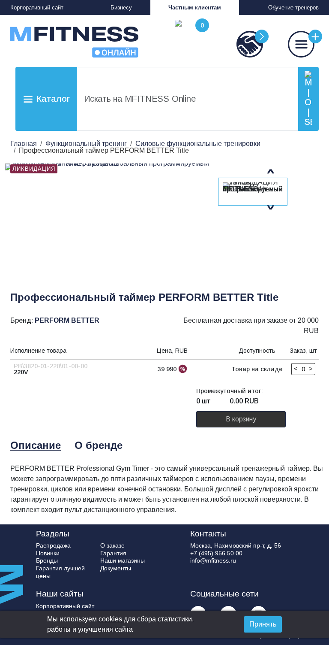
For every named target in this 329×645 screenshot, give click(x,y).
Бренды (47, 560)
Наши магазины (122, 560)
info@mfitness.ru (213, 560)
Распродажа (53, 545)
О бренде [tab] (99, 445)
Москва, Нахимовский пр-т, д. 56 (235, 545)
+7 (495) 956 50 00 (216, 553)
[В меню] (293, 44)
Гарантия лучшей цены (60, 572)
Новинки (48, 553)
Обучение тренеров (293, 7)
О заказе (112, 545)
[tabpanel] (167, 489)
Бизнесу (121, 7)
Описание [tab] (35, 445)
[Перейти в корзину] (190, 39)
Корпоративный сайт (36, 7)
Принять (262, 624)
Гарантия (113, 553)
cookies (110, 619)
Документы (115, 568)
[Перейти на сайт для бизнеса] (241, 44)
